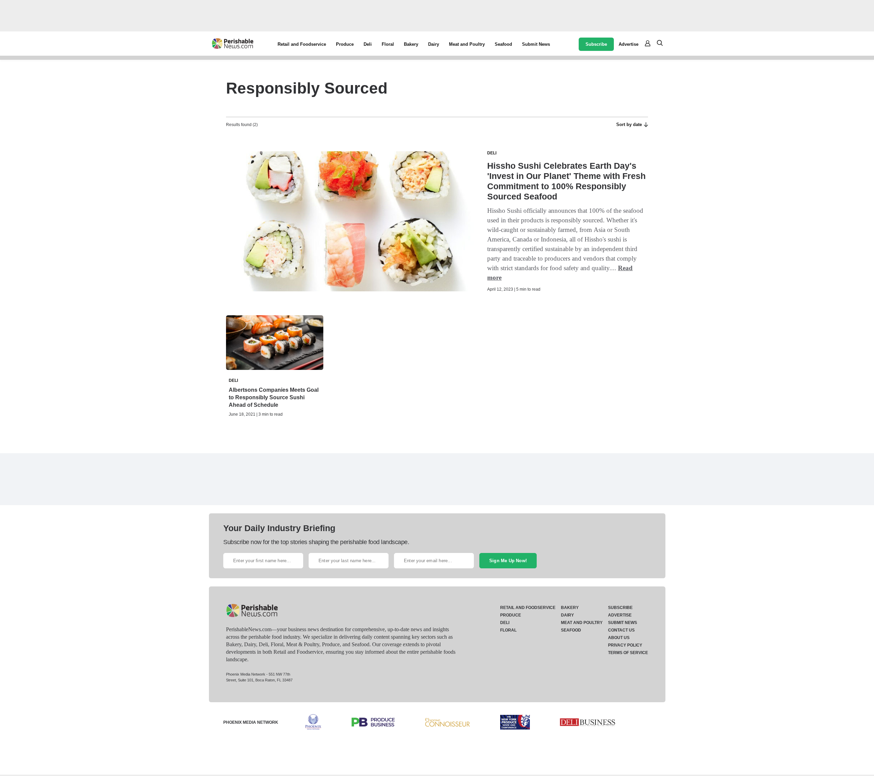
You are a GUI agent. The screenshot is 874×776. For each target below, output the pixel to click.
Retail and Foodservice (302, 44)
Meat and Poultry (467, 44)
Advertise (628, 44)
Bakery (411, 44)
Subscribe (596, 44)
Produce (345, 44)
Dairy (433, 44)
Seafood (503, 44)
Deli (368, 44)
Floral (388, 44)
